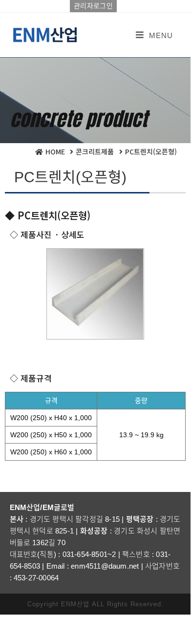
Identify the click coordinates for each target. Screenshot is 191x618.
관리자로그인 (93, 6)
